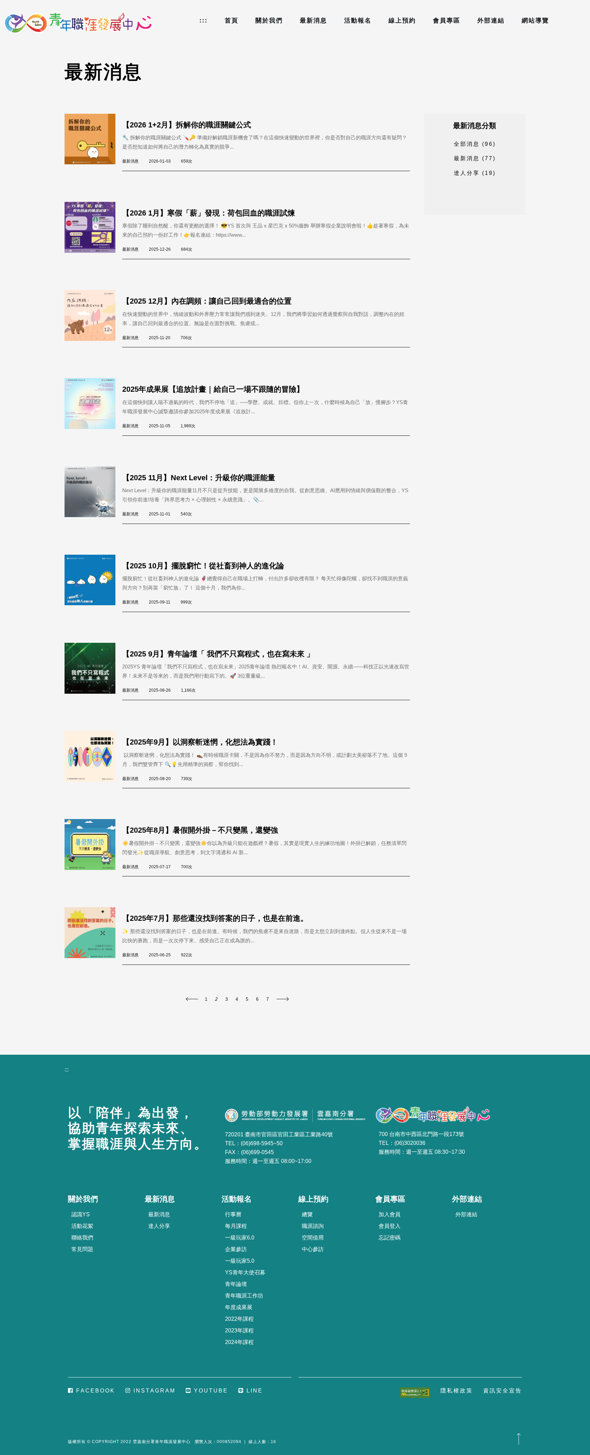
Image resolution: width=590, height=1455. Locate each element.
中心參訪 (313, 1249)
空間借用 (313, 1238)
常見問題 (82, 1249)
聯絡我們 (82, 1238)
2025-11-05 (159, 426)
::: (203, 20)
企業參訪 (236, 1249)
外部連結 (491, 20)
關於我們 (269, 20)
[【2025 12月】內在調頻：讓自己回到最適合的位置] (93, 318)
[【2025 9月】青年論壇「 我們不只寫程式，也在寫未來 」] (93, 671)
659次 (186, 161)
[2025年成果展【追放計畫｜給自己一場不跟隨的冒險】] (93, 406)
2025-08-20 (160, 778)
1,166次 (188, 690)
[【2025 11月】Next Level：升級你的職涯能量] (93, 495)
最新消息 (313, 20)
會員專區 (446, 20)
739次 (186, 778)
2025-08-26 (160, 690)
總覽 (307, 1214)
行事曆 (233, 1214)
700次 (186, 866)
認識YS (80, 1214)
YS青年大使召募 (245, 1272)
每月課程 (236, 1226)
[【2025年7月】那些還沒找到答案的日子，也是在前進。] (93, 936)
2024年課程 (239, 1342)
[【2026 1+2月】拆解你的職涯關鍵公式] (93, 142)
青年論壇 (236, 1284)
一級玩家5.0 (239, 1261)
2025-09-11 (159, 602)
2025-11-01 (159, 514)
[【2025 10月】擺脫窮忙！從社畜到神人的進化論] (93, 583)
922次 (186, 955)
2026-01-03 (160, 161)
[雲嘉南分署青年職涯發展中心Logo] (78, 23)
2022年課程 (239, 1319)
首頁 (231, 20)
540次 (186, 514)
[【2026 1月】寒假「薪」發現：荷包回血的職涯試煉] (93, 230)
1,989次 (188, 426)
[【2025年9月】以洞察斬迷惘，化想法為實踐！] (93, 759)
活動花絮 (82, 1226)
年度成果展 (238, 1307)
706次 (186, 337)
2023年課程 (239, 1330)
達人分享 (159, 1226)
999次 (186, 602)
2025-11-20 (159, 337)
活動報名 (357, 20)
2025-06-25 (160, 955)
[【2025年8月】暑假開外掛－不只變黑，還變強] (93, 847)
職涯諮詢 (313, 1226)
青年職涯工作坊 (244, 1296)
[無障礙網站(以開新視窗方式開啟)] (415, 1392)
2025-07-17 (160, 866)
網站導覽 (535, 20)
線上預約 (402, 20)
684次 (186, 249)
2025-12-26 (160, 249)
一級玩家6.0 (239, 1238)
